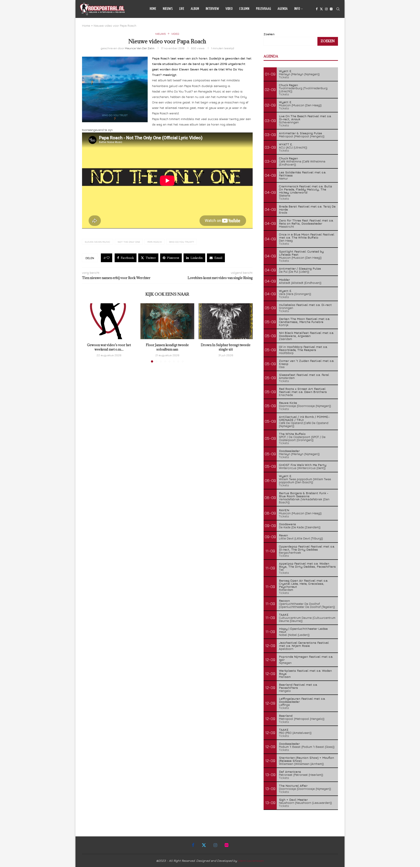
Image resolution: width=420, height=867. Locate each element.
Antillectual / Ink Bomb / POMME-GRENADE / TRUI (304, 418)
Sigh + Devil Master (293, 799)
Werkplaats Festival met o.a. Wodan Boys (305, 672)
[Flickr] (331, 9)
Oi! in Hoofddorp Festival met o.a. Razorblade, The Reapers (303, 348)
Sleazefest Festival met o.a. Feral (304, 375)
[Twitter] (321, 9)
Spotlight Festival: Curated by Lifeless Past (301, 252)
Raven (283, 535)
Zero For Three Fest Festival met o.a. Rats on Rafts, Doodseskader (306, 221)
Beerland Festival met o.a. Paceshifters (298, 686)
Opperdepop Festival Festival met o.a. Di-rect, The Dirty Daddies (307, 547)
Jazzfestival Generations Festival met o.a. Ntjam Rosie (304, 644)
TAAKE (284, 614)
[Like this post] (108, 257)
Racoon (284, 600)
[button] (88, 332)
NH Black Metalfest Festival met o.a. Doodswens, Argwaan (306, 334)
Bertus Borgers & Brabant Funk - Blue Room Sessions (303, 494)
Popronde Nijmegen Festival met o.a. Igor (306, 658)
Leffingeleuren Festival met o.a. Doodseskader (302, 700)
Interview (212, 9)
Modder (284, 279)
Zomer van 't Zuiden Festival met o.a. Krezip (306, 362)
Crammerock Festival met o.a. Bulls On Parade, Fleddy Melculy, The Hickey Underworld (305, 189)
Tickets (284, 77)
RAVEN (284, 510)
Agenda (283, 9)
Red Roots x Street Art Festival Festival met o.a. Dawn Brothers (303, 390)
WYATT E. (286, 144)
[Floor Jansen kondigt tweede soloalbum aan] (167, 321)
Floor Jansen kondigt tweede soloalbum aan (167, 347)
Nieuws (168, 9)
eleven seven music (97, 241)
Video (229, 9)
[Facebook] (317, 9)
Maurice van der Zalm (139, 48)
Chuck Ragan (288, 85)
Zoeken (269, 34)
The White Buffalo (292, 434)
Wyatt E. (285, 71)
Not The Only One (129, 241)
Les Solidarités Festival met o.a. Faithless (302, 173)
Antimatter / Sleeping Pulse (300, 268)
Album (195, 9)
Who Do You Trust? (181, 241)
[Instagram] (326, 9)
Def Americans (290, 771)
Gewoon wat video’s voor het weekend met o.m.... (109, 347)
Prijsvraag (263, 9)
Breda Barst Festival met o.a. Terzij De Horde (307, 207)
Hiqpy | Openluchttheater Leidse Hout (303, 630)
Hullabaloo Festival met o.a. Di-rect (305, 305)
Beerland (285, 715)
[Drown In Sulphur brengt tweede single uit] (226, 321)
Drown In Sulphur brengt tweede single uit (225, 347)
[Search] (338, 9)
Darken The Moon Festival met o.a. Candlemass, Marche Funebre (304, 320)
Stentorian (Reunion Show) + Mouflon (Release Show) (306, 759)
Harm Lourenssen (251, 860)
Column (244, 9)
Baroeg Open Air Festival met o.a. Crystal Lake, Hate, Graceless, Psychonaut (303, 583)
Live (181, 9)
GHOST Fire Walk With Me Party (302, 465)
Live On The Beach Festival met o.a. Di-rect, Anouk (305, 117)
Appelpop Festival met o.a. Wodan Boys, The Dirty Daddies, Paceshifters (307, 565)
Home (153, 9)
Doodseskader (289, 451)
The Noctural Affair (293, 785)
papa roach (154, 241)
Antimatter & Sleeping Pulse (300, 133)
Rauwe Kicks (288, 403)
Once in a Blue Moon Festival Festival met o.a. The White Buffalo (306, 235)
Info (297, 9)
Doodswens (287, 524)
